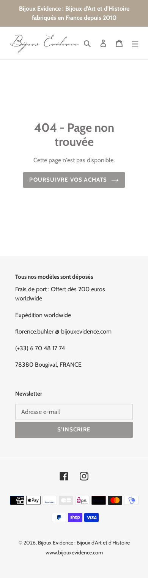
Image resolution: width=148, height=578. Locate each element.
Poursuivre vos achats (68, 179)
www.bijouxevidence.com (74, 552)
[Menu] (135, 43)
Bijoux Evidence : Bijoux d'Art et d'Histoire (84, 542)
